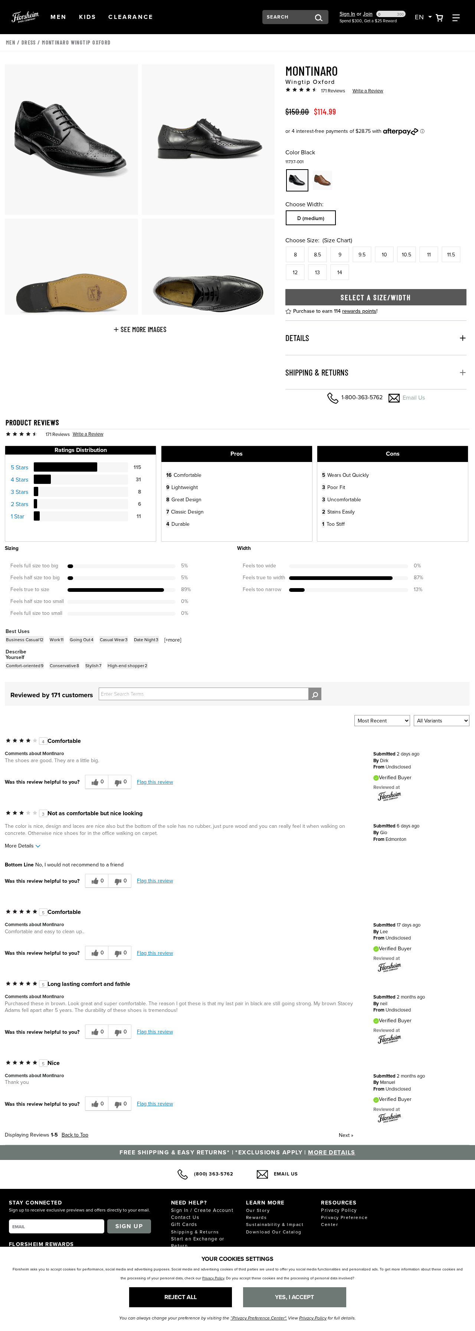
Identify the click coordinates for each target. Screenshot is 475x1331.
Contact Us (185, 1217)
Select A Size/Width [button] (376, 297)
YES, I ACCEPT (294, 1297)
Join (368, 13)
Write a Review (368, 90)
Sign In (347, 13)
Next (346, 1135)
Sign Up (129, 1226)
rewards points (359, 311)
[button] (59, 17)
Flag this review (155, 782)
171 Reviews (333, 90)
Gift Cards (184, 1224)
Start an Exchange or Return (198, 1242)
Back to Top (75, 1134)
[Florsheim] (389, 795)
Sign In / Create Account (202, 1210)
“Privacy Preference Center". (258, 1318)
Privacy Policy (339, 1210)
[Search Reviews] (314, 694)
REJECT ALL (180, 1297)
